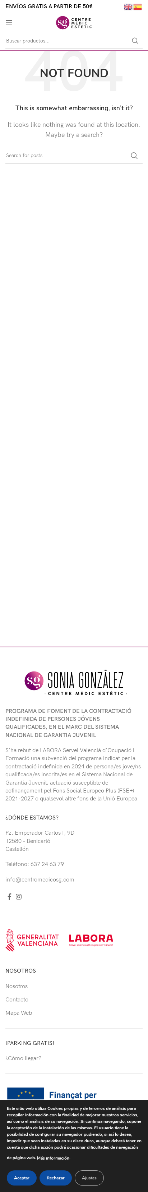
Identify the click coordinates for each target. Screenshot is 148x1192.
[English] (128, 6)
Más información (53, 1158)
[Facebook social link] (9, 896)
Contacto (16, 999)
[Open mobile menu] (9, 22)
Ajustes (89, 1178)
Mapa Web (18, 1013)
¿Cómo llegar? (23, 1058)
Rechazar (56, 1178)
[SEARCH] (135, 41)
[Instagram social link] (19, 896)
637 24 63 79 (47, 864)
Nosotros (16, 986)
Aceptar (21, 1178)
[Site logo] (73, 22)
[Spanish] (138, 6)
